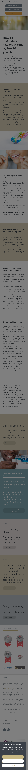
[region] (13, 756)
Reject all (13, 761)
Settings (12, 765)
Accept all (13, 756)
